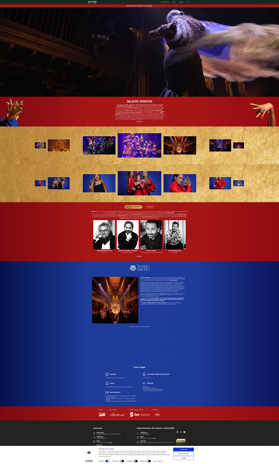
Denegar (183, 458)
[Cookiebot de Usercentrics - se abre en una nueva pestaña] (89, 461)
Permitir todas (183, 449)
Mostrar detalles (157, 461)
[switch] (122, 461)
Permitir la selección (183, 453)
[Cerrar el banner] (197, 448)
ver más (139, 121)
